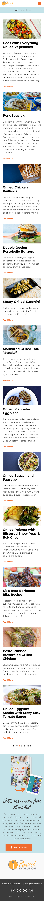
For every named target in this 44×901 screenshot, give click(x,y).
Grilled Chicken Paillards (15, 189)
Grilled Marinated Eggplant (17, 411)
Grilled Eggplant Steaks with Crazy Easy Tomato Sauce (22, 712)
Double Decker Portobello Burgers (18, 249)
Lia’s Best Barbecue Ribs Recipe (19, 592)
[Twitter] (25, 890)
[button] (39, 3)
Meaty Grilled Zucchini (21, 302)
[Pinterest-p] (31, 890)
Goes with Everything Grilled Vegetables (20, 45)
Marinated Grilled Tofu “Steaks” (21, 351)
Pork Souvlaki (14, 115)
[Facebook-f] (13, 890)
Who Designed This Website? (22, 897)
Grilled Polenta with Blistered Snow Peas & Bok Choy (21, 533)
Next (29, 746)
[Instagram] (19, 890)
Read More (8, 87)
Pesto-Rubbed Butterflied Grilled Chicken (17, 654)
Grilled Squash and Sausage (18, 477)
